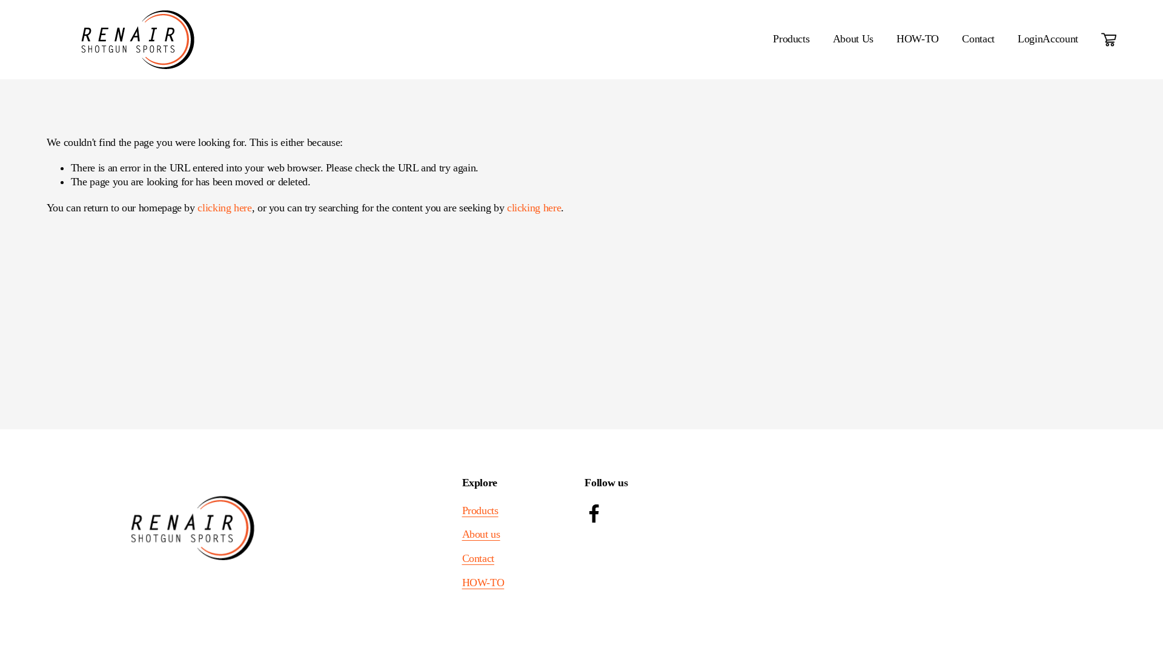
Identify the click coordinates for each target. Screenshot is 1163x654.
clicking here (224, 208)
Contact (978, 39)
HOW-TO (917, 39)
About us (481, 534)
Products (480, 510)
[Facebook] (594, 513)
